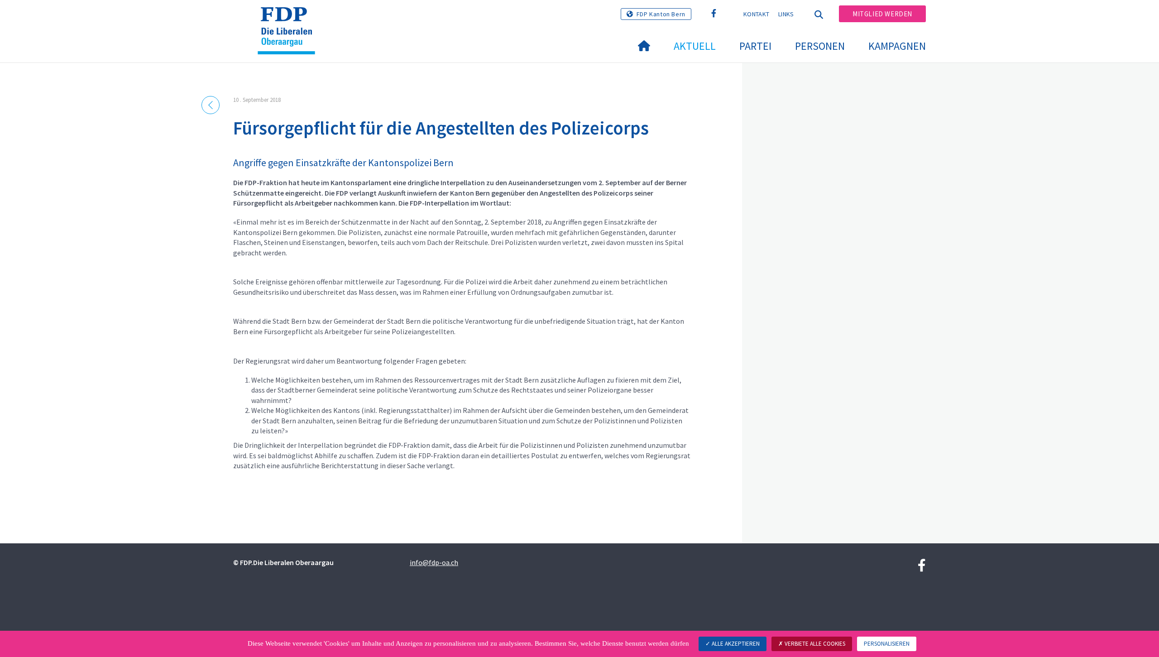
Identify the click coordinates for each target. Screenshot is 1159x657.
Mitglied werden (882, 14)
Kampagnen (897, 46)
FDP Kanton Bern (661, 14)
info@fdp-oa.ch (434, 562)
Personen (820, 46)
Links (786, 14)
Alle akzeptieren (735, 643)
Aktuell (695, 46)
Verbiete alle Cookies (814, 643)
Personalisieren (887, 643)
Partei (755, 46)
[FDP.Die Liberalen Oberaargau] (289, 18)
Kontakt (756, 14)
